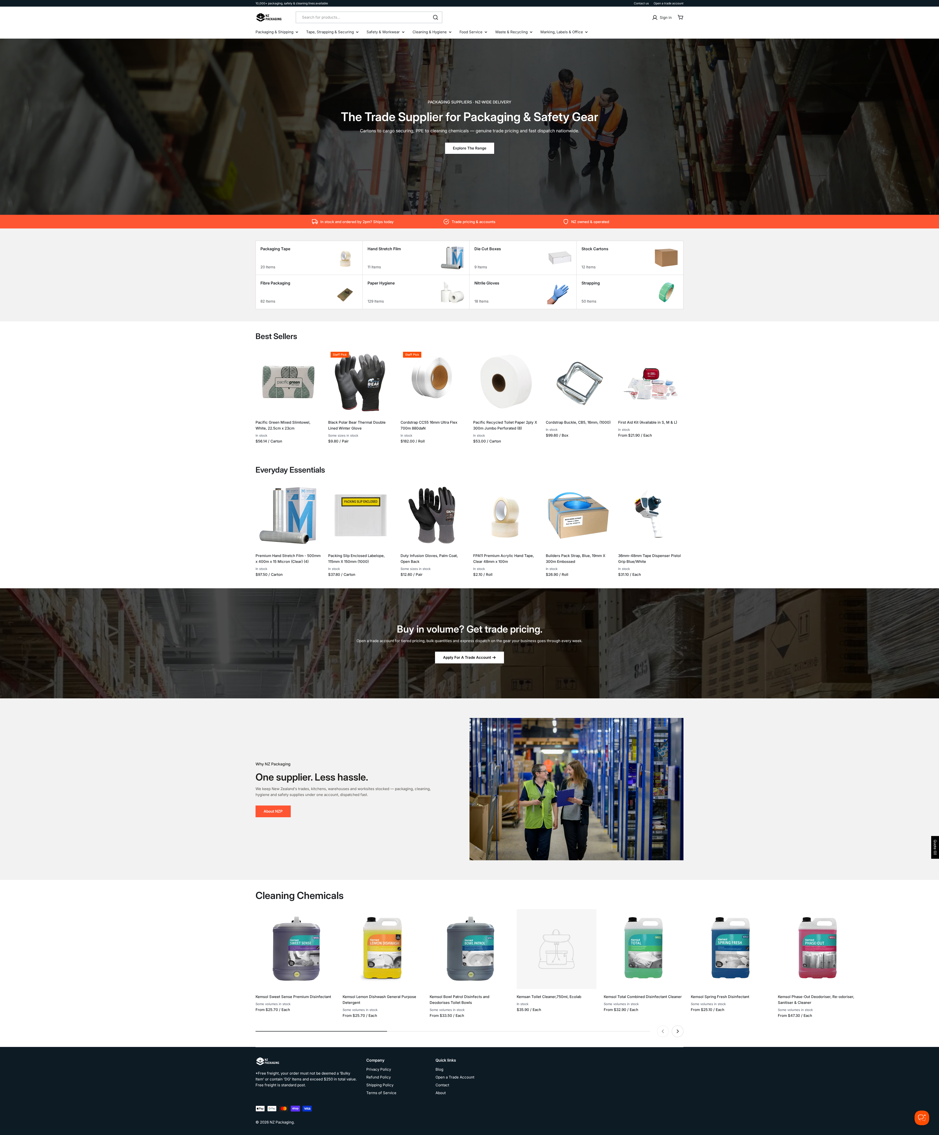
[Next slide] (677, 1031)
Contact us (641, 3)
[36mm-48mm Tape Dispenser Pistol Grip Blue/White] (650, 515)
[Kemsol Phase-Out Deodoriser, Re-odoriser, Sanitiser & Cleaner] (818, 949)
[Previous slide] (663, 1031)
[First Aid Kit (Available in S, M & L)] (650, 382)
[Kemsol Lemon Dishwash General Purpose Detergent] (382, 949)
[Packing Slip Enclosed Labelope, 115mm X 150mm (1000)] (360, 515)
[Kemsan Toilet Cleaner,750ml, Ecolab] (556, 949)
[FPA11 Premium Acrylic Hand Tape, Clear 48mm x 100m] (505, 515)
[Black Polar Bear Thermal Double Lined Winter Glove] (360, 382)
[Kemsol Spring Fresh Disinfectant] (731, 949)
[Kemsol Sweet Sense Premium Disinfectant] (295, 949)
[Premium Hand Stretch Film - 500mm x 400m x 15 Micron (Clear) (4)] (288, 515)
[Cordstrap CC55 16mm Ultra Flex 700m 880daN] (433, 382)
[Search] (435, 17)
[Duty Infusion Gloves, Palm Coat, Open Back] (433, 515)
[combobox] (369, 17)
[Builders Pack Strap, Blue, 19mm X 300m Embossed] (578, 515)
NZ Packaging (282, 1122)
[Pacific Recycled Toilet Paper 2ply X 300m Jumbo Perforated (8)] (505, 382)
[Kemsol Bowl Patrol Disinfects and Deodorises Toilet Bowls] (469, 949)
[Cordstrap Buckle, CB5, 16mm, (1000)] (578, 382)
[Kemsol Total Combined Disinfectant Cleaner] (643, 949)
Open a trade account (668, 3)
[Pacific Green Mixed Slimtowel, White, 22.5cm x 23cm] (288, 382)
